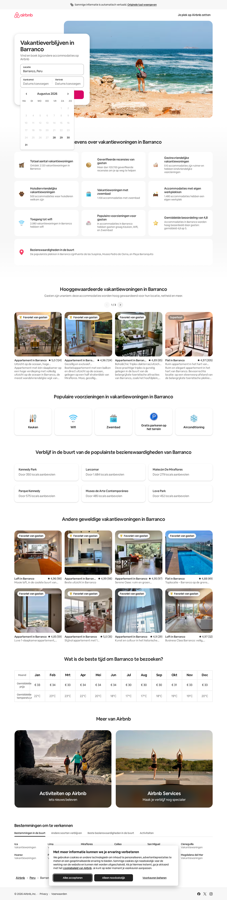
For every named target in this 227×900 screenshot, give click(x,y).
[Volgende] (120, 305)
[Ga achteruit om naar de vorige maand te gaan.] (26, 94)
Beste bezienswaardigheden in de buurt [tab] (111, 833)
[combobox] (52, 71)
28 (54, 137)
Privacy (44, 894)
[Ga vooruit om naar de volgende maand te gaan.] (68, 94)
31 (26, 145)
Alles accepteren (73, 877)
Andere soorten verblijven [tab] (66, 833)
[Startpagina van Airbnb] (23, 15)
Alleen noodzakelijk (113, 877)
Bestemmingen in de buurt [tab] (29, 833)
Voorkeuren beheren (154, 877)
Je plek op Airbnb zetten (194, 15)
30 (68, 137)
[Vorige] (107, 305)
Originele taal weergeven (142, 4)
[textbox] (36, 83)
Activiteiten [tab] (147, 833)
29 (61, 137)
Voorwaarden (59, 894)
